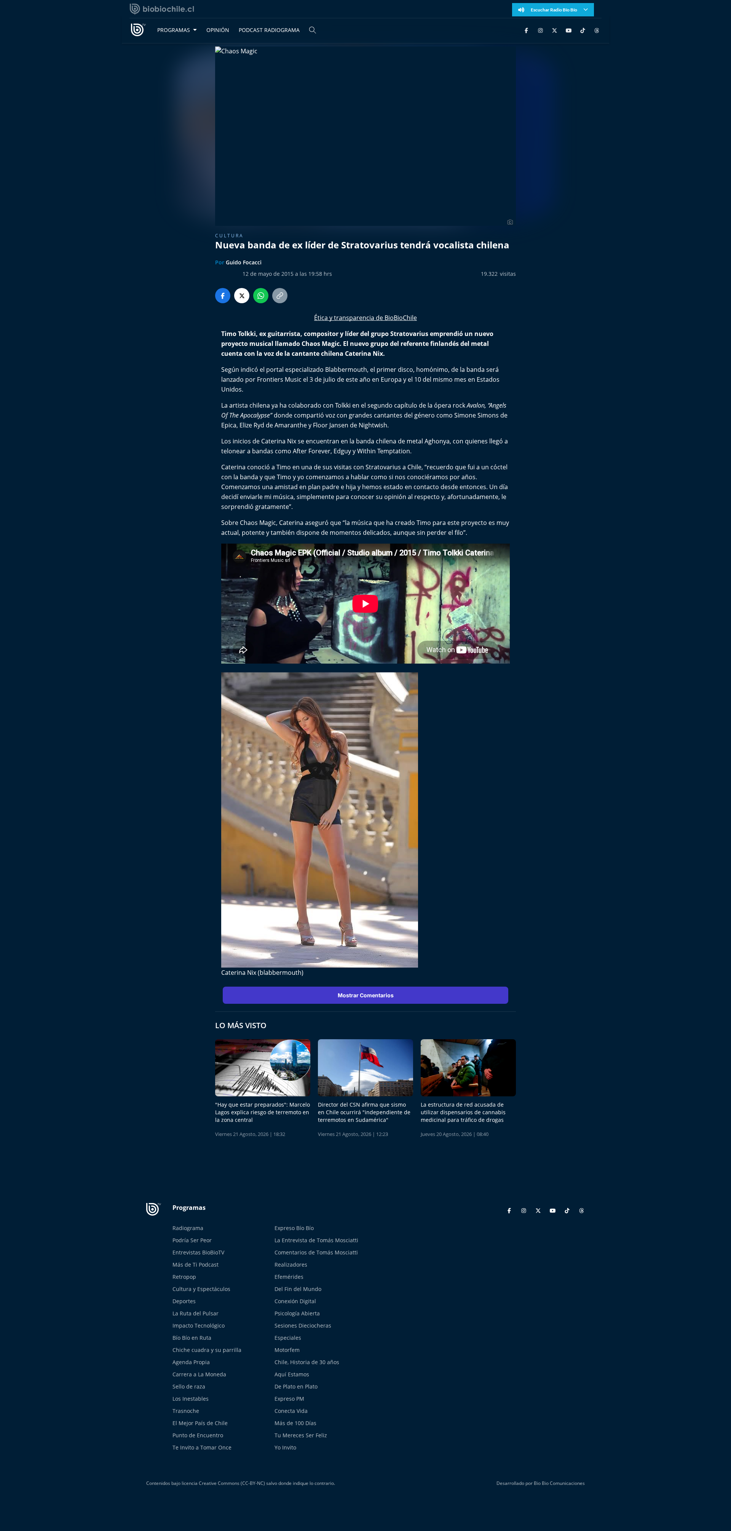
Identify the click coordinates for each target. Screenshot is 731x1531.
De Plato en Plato (296, 1386)
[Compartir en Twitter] (241, 295)
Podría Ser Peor (192, 1240)
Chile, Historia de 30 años (307, 1362)
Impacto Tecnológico (198, 1325)
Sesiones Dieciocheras (303, 1325)
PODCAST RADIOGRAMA (269, 30)
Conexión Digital (295, 1301)
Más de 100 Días (295, 1423)
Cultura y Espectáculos (201, 1289)
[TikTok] (582, 30)
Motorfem (287, 1349)
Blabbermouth (346, 369)
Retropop (184, 1276)
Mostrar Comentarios (366, 995)
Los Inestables (190, 1398)
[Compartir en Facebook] (222, 295)
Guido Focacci (244, 262)
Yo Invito (285, 1447)
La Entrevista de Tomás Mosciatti (316, 1240)
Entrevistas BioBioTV (198, 1252)
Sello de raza (188, 1386)
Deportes (184, 1301)
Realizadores (291, 1264)
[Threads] (597, 30)
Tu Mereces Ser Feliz (301, 1435)
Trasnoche (185, 1410)
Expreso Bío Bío (294, 1228)
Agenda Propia (191, 1362)
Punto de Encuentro (197, 1435)
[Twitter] (554, 30)
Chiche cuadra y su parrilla (206, 1349)
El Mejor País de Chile (200, 1423)
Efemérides (289, 1276)
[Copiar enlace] (279, 295)
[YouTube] (568, 30)
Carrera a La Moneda (199, 1374)
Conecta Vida (291, 1410)
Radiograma (187, 1228)
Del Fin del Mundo (298, 1289)
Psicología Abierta (297, 1313)
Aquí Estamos (292, 1374)
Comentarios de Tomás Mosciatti (316, 1252)
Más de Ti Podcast (195, 1264)
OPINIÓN (217, 30)
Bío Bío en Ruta (191, 1337)
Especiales (288, 1337)
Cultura (229, 235)
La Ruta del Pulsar (195, 1313)
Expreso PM (289, 1398)
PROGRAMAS (173, 30)
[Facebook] (526, 30)
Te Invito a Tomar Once (201, 1447)
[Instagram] (540, 30)
